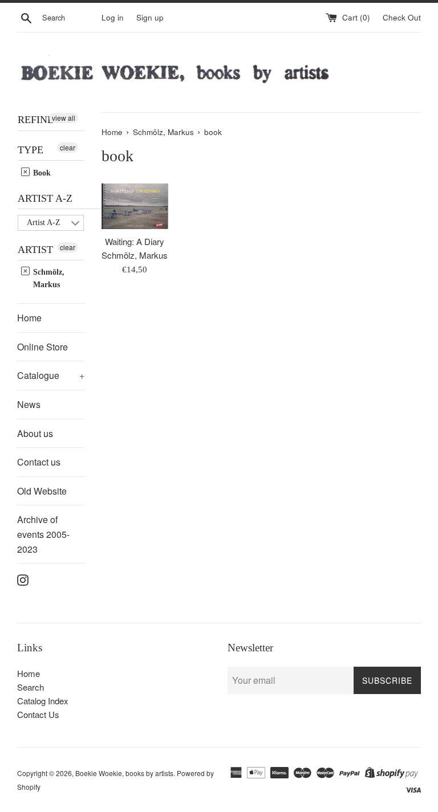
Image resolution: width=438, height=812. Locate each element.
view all (63, 118)
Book (41, 173)
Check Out (402, 17)
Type (30, 150)
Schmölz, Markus (47, 278)
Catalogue (50, 375)
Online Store (42, 346)
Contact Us (38, 714)
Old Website (42, 490)
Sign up (150, 17)
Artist (35, 249)
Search (30, 687)
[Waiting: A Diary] (135, 206)
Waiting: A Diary (134, 241)
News (28, 404)
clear (67, 147)
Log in (113, 17)
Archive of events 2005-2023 (43, 534)
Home (29, 317)
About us (35, 433)
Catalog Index (42, 701)
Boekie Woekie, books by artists (124, 773)
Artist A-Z (45, 198)
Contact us (38, 461)
